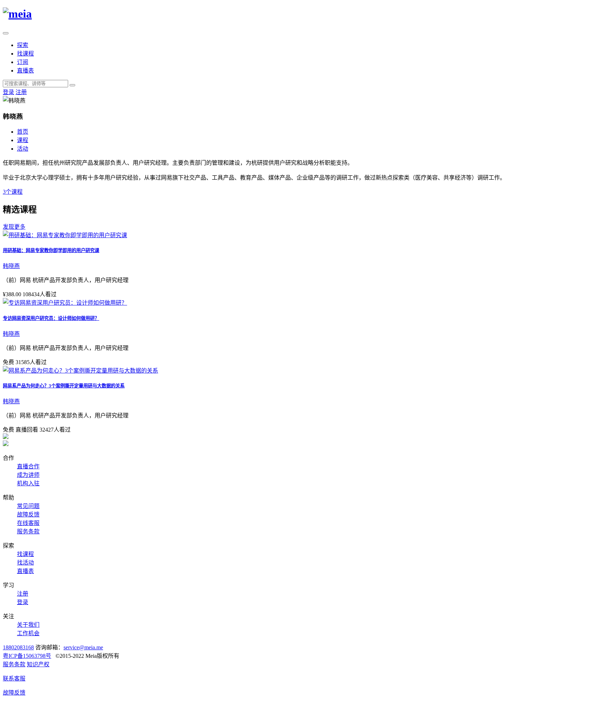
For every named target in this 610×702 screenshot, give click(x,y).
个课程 (13, 192)
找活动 (25, 563)
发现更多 (14, 227)
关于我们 (28, 625)
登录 (8, 92)
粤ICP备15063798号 (27, 656)
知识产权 (38, 664)
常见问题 (28, 506)
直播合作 (28, 466)
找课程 (25, 54)
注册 (21, 92)
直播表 (25, 71)
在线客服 (28, 523)
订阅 (22, 62)
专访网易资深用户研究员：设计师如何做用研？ (51, 318)
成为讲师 (28, 475)
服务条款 (28, 531)
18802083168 (18, 647)
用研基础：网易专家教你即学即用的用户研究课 (51, 250)
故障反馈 (28, 514)
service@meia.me (83, 647)
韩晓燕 (11, 266)
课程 (22, 140)
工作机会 (28, 633)
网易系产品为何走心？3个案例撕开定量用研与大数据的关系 (64, 385)
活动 (22, 149)
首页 (22, 132)
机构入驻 (28, 483)
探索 (22, 45)
